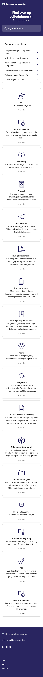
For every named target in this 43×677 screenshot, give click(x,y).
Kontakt (5, 669)
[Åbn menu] (39, 4)
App (3, 660)
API (3, 664)
